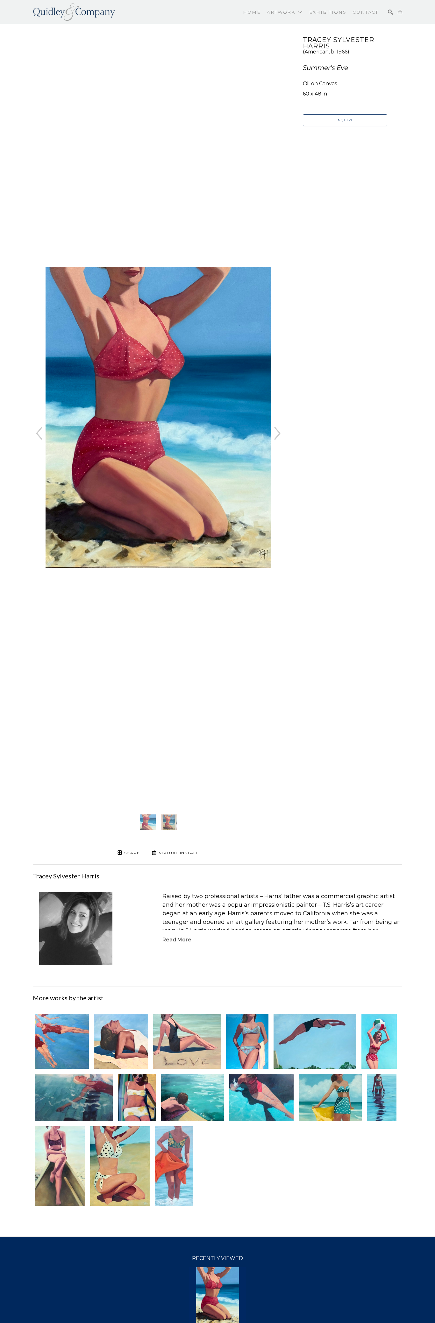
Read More (176, 940)
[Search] (390, 12)
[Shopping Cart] (400, 12)
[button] (285, 12)
